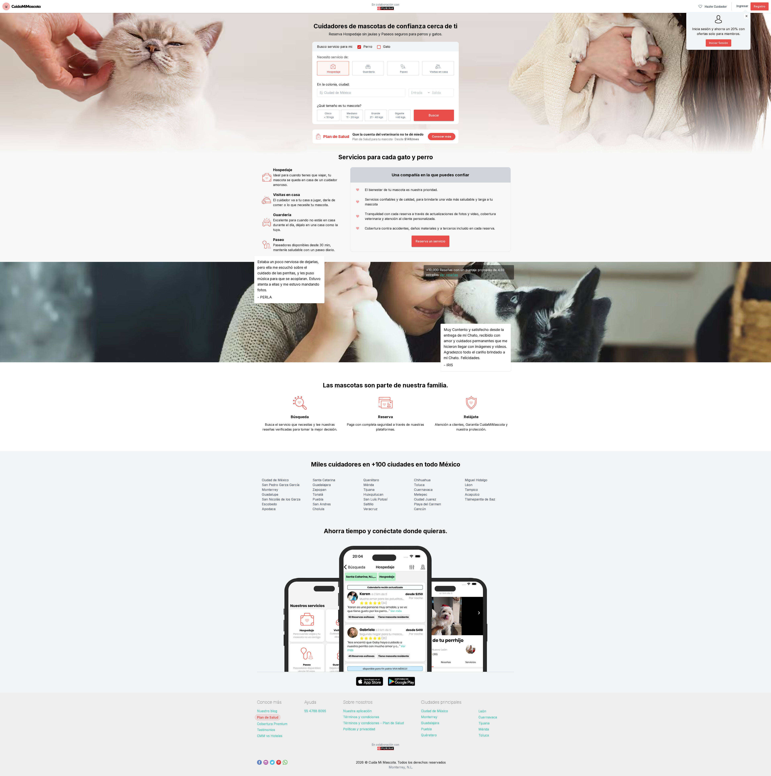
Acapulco (472, 494)
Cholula (318, 509)
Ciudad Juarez (425, 499)
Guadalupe (270, 494)
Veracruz (370, 509)
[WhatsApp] (285, 765)
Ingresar (742, 6)
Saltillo (368, 504)
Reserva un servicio (430, 241)
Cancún (420, 509)
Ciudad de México (275, 480)
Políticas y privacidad (359, 729)
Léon (468, 485)
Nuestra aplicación (357, 711)
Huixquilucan (373, 494)
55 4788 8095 (315, 711)
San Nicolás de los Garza (281, 499)
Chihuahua (422, 480)
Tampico (471, 490)
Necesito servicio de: (332, 57)
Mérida (368, 485)
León (482, 711)
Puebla (318, 499)
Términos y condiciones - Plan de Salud (373, 723)
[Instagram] (265, 765)
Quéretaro (429, 735)
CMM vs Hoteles (269, 736)
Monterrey (270, 490)
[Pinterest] (278, 765)
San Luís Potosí (375, 499)
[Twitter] (272, 765)
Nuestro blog (267, 711)
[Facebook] (259, 765)
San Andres (322, 504)
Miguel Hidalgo (476, 480)
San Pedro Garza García (280, 485)
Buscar (434, 115)
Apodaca (268, 509)
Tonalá (318, 494)
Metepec (420, 494)
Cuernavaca (423, 490)
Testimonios (266, 730)
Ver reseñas (449, 275)
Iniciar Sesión (718, 43)
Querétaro (371, 480)
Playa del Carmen (427, 504)
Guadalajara (322, 485)
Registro (759, 6)
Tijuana (368, 490)
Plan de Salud (267, 717)
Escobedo (269, 504)
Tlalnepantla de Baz (480, 499)
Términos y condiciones (361, 717)
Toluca (419, 485)
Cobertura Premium (272, 724)
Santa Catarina (324, 480)
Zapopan (319, 490)
